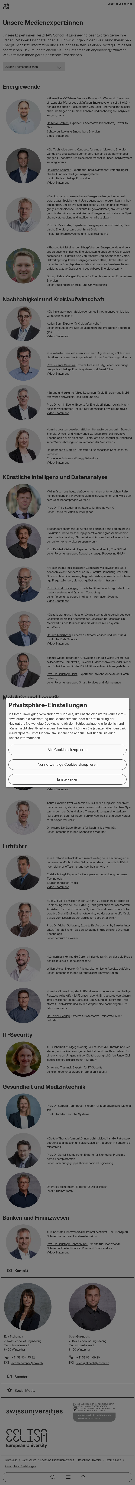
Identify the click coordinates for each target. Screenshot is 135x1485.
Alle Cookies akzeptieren (68, 750)
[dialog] (67, 742)
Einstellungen (67, 779)
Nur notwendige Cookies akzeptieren (68, 764)
